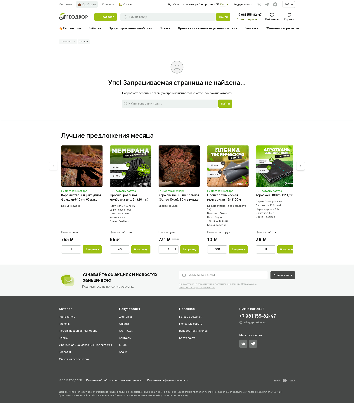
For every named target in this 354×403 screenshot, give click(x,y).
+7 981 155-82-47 (249, 15)
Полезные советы (190, 323)
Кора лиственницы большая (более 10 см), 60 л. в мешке (179, 197)
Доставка (125, 316)
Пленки (63, 338)
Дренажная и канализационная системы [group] (207, 28)
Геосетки (65, 352)
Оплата (124, 323)
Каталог (65, 309)
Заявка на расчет (248, 19)
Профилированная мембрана (78, 330)
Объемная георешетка (74, 359)
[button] (300, 166)
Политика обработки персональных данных (114, 380)
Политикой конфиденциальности (197, 287)
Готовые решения (190, 316)
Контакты (125, 338)
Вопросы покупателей (193, 330)
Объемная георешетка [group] (282, 28)
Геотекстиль (67, 316)
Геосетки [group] (251, 28)
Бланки (123, 352)
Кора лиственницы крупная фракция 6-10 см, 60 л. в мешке (81, 197)
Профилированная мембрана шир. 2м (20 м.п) (129, 197)
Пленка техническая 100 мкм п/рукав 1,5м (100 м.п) (226, 197)
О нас (122, 345)
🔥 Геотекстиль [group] (70, 28)
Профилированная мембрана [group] (130, 28)
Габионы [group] (95, 28)
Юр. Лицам (126, 330)
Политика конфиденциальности (167, 380)
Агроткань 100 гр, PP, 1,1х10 (275, 195)
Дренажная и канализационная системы (85, 345)
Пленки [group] (164, 28)
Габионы (64, 323)
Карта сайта (187, 338)
